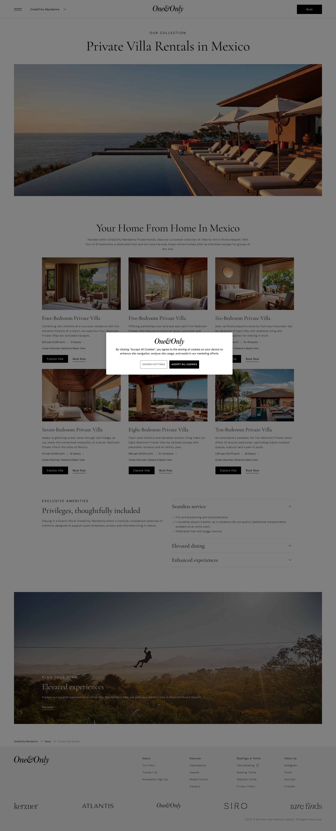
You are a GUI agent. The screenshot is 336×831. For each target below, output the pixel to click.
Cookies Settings (153, 364)
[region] (169, 353)
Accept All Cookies (184, 364)
